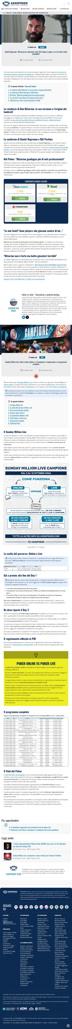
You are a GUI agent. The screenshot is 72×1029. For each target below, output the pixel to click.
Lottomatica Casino (43, 926)
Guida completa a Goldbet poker (25, 931)
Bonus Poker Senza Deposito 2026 (61, 934)
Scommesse (6, 944)
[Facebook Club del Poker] (46, 907)
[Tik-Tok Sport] (66, 907)
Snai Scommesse (25, 953)
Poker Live (9, 13)
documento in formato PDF (23, 645)
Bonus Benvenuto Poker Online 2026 (60, 931)
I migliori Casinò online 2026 (60, 927)
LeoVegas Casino (43, 941)
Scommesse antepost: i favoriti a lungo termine (61, 958)
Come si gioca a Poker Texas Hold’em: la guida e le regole (10, 934)
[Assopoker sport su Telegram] (56, 907)
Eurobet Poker (24, 935)
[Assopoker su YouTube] (21, 907)
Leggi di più (36, 883)
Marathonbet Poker (26, 937)
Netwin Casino (42, 924)
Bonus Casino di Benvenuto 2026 (60, 919)
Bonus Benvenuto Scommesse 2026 (60, 942)
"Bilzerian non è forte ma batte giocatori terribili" (24, 100)
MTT (42, 357)
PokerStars (30, 387)
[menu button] (69, 3)
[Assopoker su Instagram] (16, 907)
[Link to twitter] (27, 317)
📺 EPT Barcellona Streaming (9, 9)
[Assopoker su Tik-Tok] (26, 907)
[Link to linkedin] (23, 317)
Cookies (5, 919)
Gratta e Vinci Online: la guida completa (61, 987)
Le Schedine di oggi (9, 951)
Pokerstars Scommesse (24, 962)
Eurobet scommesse (26, 950)
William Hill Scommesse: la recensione (25, 978)
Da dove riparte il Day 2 (16, 413)
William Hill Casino (43, 949)
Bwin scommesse (25, 974)
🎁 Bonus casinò (51, 9)
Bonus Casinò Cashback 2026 (59, 953)
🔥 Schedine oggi (64, 9)
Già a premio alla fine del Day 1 (18, 410)
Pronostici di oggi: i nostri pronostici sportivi (9, 947)
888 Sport (23, 965)
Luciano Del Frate (46, 60)
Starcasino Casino (43, 945)
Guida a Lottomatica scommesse (26, 958)
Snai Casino (41, 934)
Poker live (32, 47)
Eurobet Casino (42, 943)
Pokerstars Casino (43, 928)
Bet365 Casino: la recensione (43, 921)
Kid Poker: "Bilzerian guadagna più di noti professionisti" (26, 95)
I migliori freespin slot (62, 980)
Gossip (42, 47)
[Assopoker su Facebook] (36, 907)
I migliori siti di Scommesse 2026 (60, 949)
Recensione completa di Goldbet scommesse (27, 971)
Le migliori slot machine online (59, 978)
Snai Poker (23, 922)
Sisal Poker (23, 920)
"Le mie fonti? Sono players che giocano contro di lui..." (26, 98)
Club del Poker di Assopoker (15, 775)
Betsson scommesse (26, 946)
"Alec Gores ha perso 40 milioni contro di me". (50, 265)
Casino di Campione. (59, 387)
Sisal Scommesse (25, 952)
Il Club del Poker (14, 423)
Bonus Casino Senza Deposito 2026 (61, 923)
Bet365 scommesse (26, 948)
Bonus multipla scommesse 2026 (60, 963)
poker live (50, 385)
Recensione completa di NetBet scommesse (27, 967)
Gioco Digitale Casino (44, 947)
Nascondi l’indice (30, 86)
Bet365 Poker (24, 924)
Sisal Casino (41, 930)
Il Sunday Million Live (15, 405)
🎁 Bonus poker (25, 9)
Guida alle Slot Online (61, 971)
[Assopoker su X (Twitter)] (31, 907)
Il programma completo (16, 420)
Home (4, 13)
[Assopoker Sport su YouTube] (61, 907)
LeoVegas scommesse (27, 955)
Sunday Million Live (25, 382)
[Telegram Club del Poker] (41, 907)
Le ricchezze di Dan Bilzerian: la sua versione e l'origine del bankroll (29, 90)
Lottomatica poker (26, 934)
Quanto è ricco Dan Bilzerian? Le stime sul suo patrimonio (24, 279)
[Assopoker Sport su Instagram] (51, 907)
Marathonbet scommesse (24, 984)
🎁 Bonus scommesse (38, 9)
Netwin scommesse (26, 982)
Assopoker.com (25, 891)
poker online (8, 385)
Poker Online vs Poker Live (17, 418)
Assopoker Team (46, 370)
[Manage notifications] (68, 1025)
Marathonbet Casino (44, 950)
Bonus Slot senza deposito (60, 974)
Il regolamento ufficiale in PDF (18, 415)
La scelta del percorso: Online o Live (20, 407)
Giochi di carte (7, 953)
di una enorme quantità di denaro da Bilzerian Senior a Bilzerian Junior (36, 120)
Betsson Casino (42, 919)
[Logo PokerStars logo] (36, 376)
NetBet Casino (42, 939)
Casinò (5, 942)
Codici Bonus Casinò (61, 969)
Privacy (5, 920)
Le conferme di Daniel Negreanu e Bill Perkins (23, 92)
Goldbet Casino (42, 932)
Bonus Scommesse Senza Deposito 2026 (61, 946)
